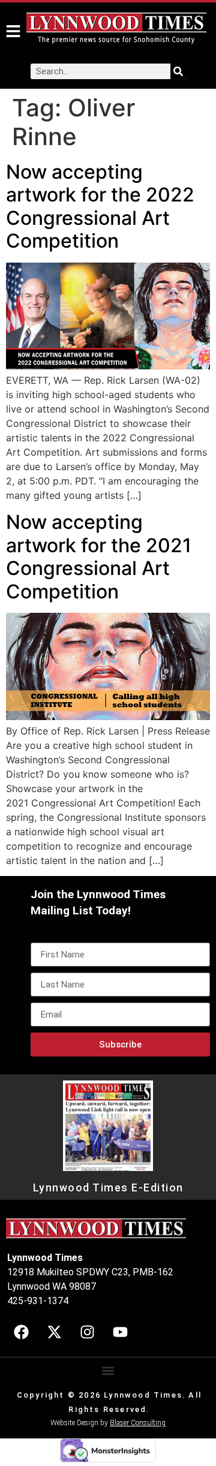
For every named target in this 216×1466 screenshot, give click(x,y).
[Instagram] (87, 1332)
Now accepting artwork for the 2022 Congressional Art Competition (100, 206)
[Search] (178, 71)
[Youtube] (120, 1332)
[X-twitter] (54, 1332)
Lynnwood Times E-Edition (108, 1188)
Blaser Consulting (138, 1423)
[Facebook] (21, 1332)
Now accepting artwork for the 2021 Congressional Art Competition (98, 556)
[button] (108, 1371)
